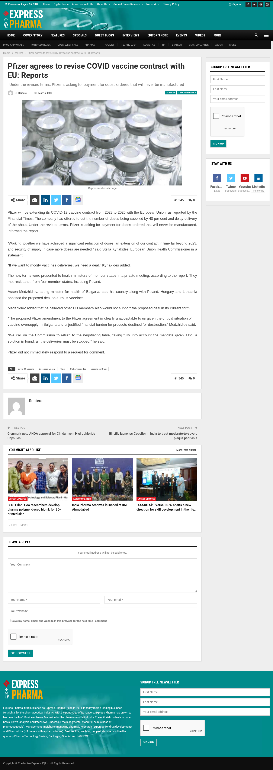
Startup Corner (199, 44)
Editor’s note (158, 35)
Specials (80, 35)
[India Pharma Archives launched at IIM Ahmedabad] (102, 479)
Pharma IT (91, 44)
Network (151, 4)
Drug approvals (13, 44)
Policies (110, 44)
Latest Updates (187, 92)
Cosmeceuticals (68, 44)
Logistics (149, 44)
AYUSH (219, 44)
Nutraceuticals (40, 44)
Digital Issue (61, 4)
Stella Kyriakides (78, 369)
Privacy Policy (171, 4)
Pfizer (62, 369)
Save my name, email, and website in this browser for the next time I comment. (59, 620)
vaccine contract (98, 369)
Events (181, 35)
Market (171, 92)
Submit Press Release (126, 4)
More (218, 35)
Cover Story (32, 35)
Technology (129, 44)
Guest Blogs (104, 35)
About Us (101, 4)
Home (46, 4)
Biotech (177, 44)
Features (58, 35)
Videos (200, 35)
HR (163, 44)
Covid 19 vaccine (26, 369)
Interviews (130, 35)
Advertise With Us (82, 4)
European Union (47, 369)
